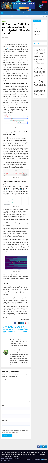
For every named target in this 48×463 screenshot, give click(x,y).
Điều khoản (3, 460)
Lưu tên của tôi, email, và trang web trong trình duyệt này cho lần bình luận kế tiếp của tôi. (16, 431)
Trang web (4, 420)
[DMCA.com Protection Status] (44, 459)
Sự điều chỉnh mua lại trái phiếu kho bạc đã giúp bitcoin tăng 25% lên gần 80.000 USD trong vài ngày (39, 93)
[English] (44, 2)
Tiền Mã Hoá (16, 339)
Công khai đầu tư (12, 458)
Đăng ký (36, 24)
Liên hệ (8, 460)
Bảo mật (19, 458)
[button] (23, 12)
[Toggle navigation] (46, 13)
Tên (3, 405)
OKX (20, 189)
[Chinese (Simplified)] (43, 2)
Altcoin (4, 21)
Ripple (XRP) (9, 48)
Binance (8, 189)
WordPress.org (38, 38)
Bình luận (5, 379)
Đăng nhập (37, 28)
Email (4, 413)
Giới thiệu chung (4, 458)
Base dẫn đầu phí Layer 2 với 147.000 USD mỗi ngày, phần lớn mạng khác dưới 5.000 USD (9, 329)
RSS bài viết (37, 31)
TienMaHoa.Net (37, 459)
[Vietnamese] (46, 2)
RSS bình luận (37, 34)
